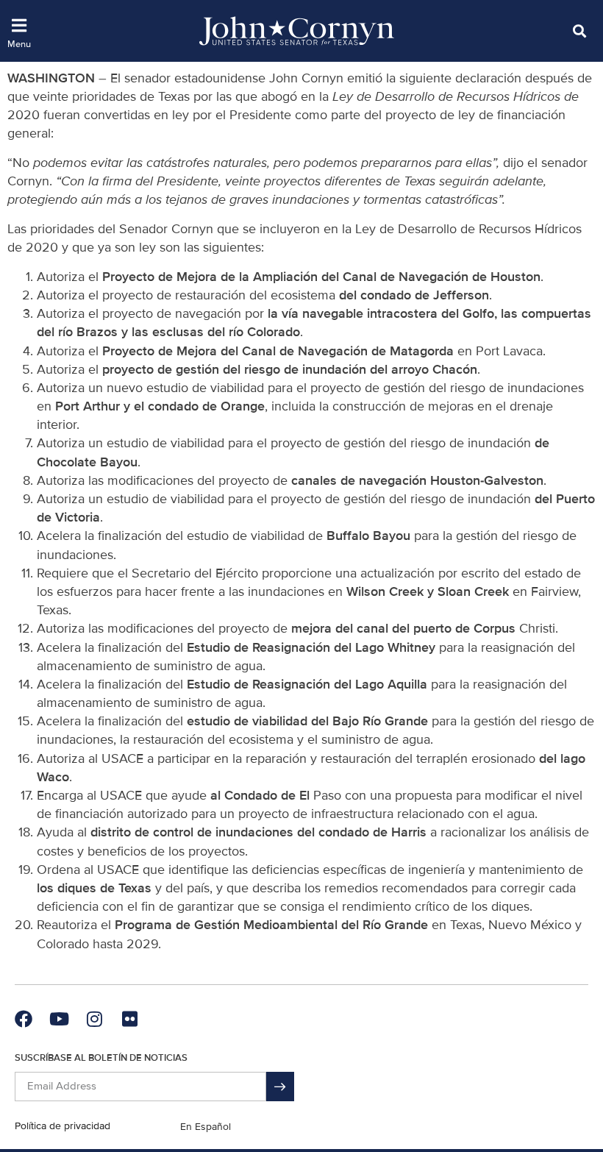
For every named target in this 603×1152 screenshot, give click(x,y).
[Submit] (280, 1086)
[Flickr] (129, 1019)
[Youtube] (58, 1019)
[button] (579, 30)
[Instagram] (94, 1019)
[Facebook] (23, 1019)
